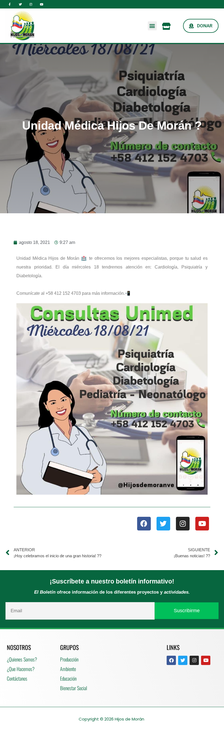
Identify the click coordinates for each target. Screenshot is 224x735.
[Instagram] (31, 4)
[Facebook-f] (9, 4)
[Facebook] (144, 523)
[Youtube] (41, 4)
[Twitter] (20, 4)
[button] (152, 25)
